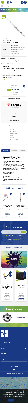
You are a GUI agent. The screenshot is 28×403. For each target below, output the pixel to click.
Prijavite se (10, 235)
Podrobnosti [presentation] (5, 150)
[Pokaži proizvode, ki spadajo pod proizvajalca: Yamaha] (7, 317)
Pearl (10, 38)
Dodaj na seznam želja (10, 272)
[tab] (5, 150)
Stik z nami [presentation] (22, 150)
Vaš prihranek (14, 92)
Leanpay (14, 116)
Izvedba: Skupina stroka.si (17, 373)
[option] (7, 205)
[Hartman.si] (4, 334)
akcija (18, 280)
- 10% (3, 18)
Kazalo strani (8, 373)
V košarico (11, 194)
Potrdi (11, 400)
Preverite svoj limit (14, 120)
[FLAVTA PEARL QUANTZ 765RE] (14, 25)
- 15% (17, 271)
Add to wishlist (24, 86)
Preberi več (18, 400)
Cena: (9, 89)
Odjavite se (19, 235)
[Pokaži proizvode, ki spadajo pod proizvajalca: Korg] (21, 317)
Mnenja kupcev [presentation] (14, 150)
